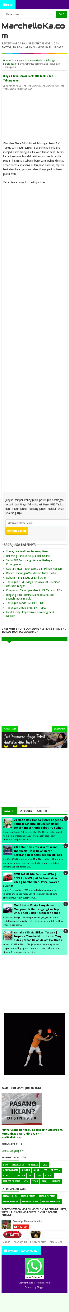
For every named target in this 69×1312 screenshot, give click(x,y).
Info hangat (10, 1201)
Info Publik (10, 1196)
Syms (35, 1181)
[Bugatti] (13, 1236)
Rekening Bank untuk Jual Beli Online (28, 555)
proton (55, 1170)
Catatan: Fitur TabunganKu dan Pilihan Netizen (34, 568)
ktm (26, 1181)
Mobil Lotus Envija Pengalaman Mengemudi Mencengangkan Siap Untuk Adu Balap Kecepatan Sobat (37, 909)
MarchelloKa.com (42, 1283)
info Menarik (30, 1201)
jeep (45, 1170)
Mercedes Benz (11, 1181)
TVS (31, 1175)
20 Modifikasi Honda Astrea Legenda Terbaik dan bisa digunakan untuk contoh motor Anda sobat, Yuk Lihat (38, 823)
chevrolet (18, 1165)
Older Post (59, 729)
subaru (25, 1170)
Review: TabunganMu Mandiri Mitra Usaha (31, 573)
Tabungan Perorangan (18, 89)
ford (44, 1165)
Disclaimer (56, 1242)
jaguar (21, 1175)
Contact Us (51, 1241)
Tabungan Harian (52, 85)
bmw (5, 1165)
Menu (9, 4)
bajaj (44, 1181)
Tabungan (33, 85)
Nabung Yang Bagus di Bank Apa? (26, 577)
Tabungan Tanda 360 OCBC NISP (26, 603)
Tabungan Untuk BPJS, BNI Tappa (26, 607)
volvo (49, 1175)
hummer (55, 1181)
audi (36, 1170)
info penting (47, 1196)
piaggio (8, 1175)
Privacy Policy (38, 1242)
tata (39, 1175)
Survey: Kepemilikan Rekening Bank (27, 551)
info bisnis (28, 1196)
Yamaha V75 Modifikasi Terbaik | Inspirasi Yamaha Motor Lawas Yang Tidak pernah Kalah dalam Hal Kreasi (38, 936)
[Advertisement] (34, 117)
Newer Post (10, 729)
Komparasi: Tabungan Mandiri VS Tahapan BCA (34, 590)
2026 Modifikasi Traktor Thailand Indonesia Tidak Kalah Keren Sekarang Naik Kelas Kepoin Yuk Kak (38, 851)
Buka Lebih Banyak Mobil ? (23, 1250)
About (6, 1242)
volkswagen (10, 1170)
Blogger (40, 1287)
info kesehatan (51, 1201)
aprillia (33, 1165)
